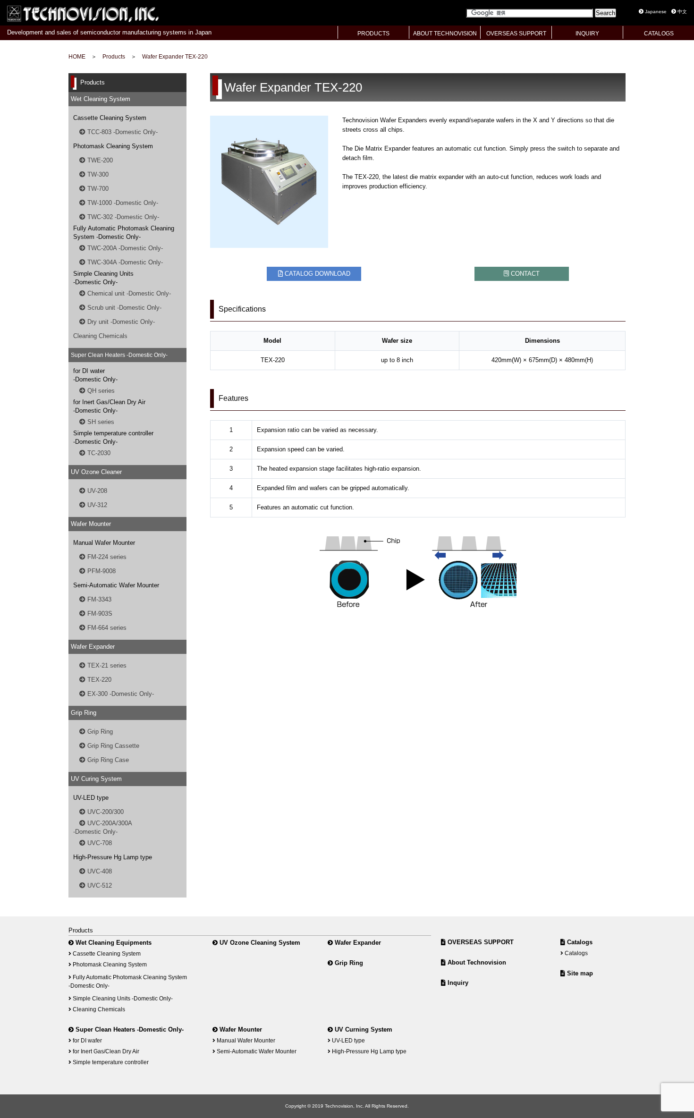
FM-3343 (98, 599)
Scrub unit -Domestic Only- (123, 307)
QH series (100, 390)
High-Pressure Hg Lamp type (368, 1051)
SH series (99, 421)
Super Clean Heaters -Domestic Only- (129, 1029)
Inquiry (457, 982)
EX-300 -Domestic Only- (119, 693)
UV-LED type (347, 1040)
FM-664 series (106, 627)
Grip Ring (99, 731)
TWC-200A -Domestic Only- (124, 248)
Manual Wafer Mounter (245, 1040)
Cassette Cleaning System (106, 953)
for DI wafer (86, 1040)
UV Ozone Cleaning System (259, 942)
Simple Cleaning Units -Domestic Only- (122, 998)
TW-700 (97, 188)
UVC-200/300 (104, 811)
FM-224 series (106, 556)
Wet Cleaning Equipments (113, 942)
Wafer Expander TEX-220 (175, 56)
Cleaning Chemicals (100, 335)
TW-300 (97, 174)
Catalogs (578, 942)
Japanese (655, 11)
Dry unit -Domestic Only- (120, 321)
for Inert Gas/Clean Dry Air (105, 1051)
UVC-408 (98, 871)
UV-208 (96, 490)
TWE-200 (99, 160)
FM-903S (98, 613)
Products (113, 56)
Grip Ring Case (107, 759)
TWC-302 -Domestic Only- (122, 216)
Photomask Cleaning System (109, 964)
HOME (76, 56)
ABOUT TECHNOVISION (445, 33)
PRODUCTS (373, 33)
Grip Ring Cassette (112, 745)
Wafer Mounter (240, 1029)
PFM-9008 (100, 571)
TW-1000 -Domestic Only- (121, 202)
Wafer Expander (357, 942)
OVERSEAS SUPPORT (516, 33)
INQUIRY (587, 33)
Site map (579, 973)
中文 (681, 11)
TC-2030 (97, 453)
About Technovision (476, 962)
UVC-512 (98, 885)
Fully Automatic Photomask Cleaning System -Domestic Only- (127, 981)
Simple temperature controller (110, 1062)
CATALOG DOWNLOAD (316, 273)
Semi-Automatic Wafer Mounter (255, 1051)
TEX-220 (98, 679)
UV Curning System (362, 1029)
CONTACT (524, 273)
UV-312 (96, 504)
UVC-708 (98, 843)
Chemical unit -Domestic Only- (128, 293)
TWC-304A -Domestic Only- (124, 262)
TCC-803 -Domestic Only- (121, 132)
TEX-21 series (106, 665)
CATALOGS (659, 33)
